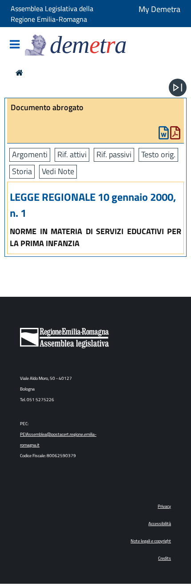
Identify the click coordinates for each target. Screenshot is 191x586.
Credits (164, 558)
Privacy (164, 506)
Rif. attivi (72, 154)
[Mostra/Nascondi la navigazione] (15, 45)
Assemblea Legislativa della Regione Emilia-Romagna (52, 13)
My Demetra (159, 9)
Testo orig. (158, 154)
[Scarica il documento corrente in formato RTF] (164, 135)
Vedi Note (58, 171)
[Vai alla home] (19, 73)
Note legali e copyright (151, 541)
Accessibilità (159, 523)
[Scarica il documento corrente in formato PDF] (175, 135)
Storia (22, 171)
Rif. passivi (113, 154)
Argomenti (30, 154)
